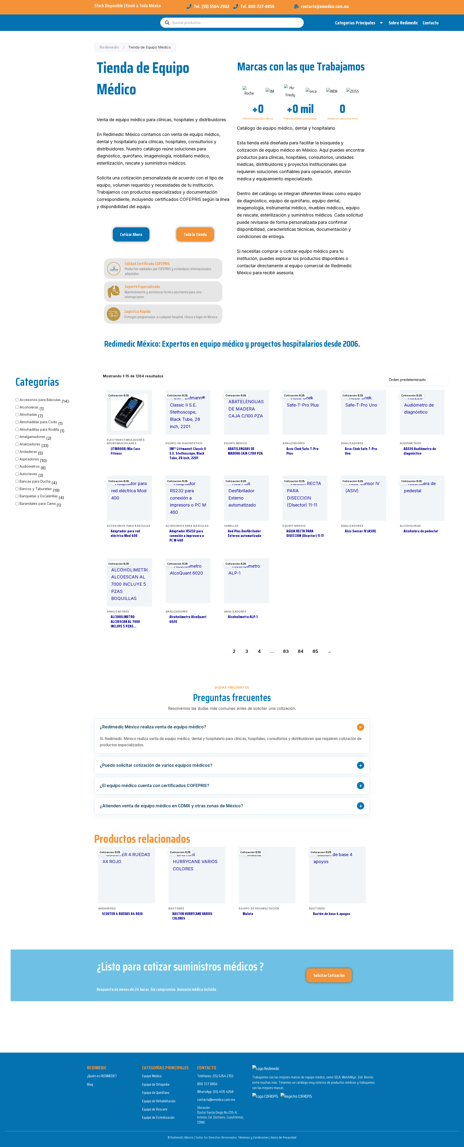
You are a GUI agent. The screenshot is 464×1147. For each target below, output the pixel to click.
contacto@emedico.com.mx (216, 1100)
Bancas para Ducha (35, 481)
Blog (90, 1084)
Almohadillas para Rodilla (39, 429)
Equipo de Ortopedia (155, 1084)
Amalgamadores (32, 437)
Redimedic (109, 47)
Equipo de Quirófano (155, 1093)
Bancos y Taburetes (36, 489)
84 (301, 651)
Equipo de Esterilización (158, 1117)
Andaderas (28, 452)
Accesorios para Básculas (40, 400)
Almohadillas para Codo (38, 422)
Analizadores (30, 444)
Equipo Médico (152, 1076)
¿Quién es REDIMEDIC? (102, 1076)
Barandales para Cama (38, 503)
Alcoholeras (29, 407)
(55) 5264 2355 (223, 1076)
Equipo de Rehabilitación (158, 1101)
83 (286, 651)
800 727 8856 (207, 1084)
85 (315, 651)
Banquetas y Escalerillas (39, 496)
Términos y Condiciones (253, 1137)
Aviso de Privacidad (283, 1137)
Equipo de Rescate (154, 1109)
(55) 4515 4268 (223, 1092)
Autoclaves (28, 474)
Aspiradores (29, 459)
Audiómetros (30, 466)
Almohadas (28, 414)
